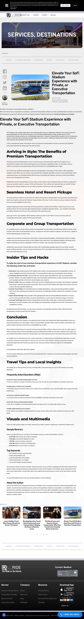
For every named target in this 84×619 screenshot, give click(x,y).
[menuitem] (23, 15)
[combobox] (65, 605)
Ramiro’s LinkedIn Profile (14, 494)
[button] (70, 614)
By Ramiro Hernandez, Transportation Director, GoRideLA (17, 109)
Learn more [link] (13, 8)
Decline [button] (75, 5)
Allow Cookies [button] (65, 5)
